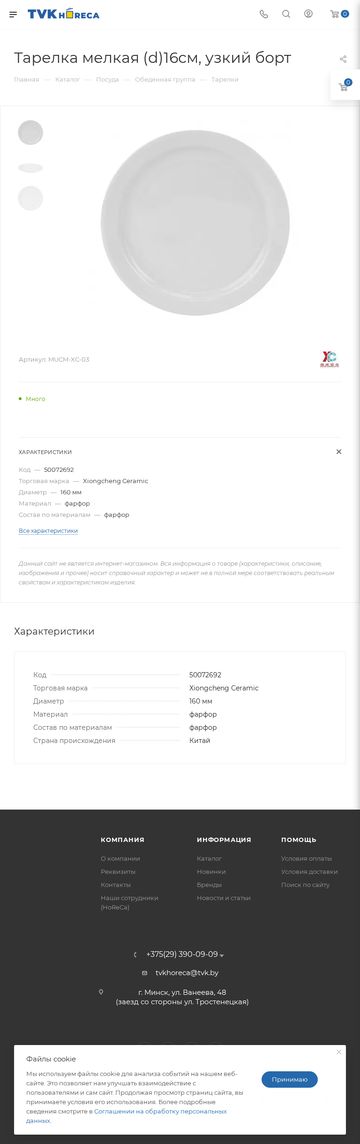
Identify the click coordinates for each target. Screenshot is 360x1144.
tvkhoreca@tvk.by (187, 972)
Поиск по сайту (305, 884)
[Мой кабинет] (308, 14)
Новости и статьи (224, 898)
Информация (224, 839)
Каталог (209, 858)
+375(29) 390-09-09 (182, 954)
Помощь (298, 839)
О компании (120, 858)
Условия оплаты (306, 858)
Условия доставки (309, 871)
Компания (122, 839)
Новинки (211, 871)
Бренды (209, 884)
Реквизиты (118, 871)
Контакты (116, 884)
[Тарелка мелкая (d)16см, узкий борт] (195, 224)
